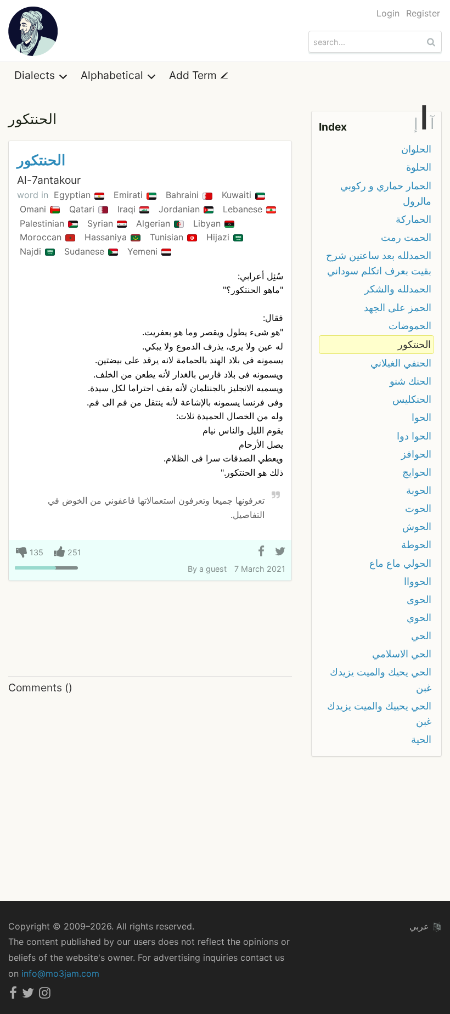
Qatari (83, 209)
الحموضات (410, 325)
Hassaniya (107, 237)
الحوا (421, 417)
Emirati (129, 194)
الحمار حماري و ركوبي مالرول (385, 193)
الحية (421, 739)
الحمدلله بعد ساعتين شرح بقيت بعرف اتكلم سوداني (378, 263)
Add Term (194, 75)
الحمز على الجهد (397, 307)
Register (423, 13)
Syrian (101, 223)
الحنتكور (41, 159)
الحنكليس (411, 399)
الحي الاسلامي (401, 654)
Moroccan (42, 237)
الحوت (418, 508)
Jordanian (181, 209)
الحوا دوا (414, 436)
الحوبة (418, 490)
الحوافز (416, 454)
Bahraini (183, 194)
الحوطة (416, 544)
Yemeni (143, 251)
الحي (421, 635)
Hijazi (219, 237)
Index (333, 126)
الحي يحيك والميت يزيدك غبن (380, 679)
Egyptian (73, 194)
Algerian (154, 223)
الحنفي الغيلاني (400, 363)
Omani (34, 209)
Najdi (32, 251)
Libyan (208, 223)
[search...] (432, 41)
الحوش (416, 526)
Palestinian (43, 223)
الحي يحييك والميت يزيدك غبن (379, 713)
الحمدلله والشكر (397, 289)
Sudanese (85, 251)
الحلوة (418, 167)
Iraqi (127, 209)
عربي (420, 926)
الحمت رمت (406, 237)
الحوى (419, 599)
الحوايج (416, 472)
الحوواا (417, 581)
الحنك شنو (410, 381)
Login (388, 13)
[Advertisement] (150, 629)
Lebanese (244, 209)
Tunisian (168, 237)
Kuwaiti (238, 194)
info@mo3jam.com (60, 973)
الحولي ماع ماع (400, 563)
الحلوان (416, 149)
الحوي (419, 617)
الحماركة (413, 219)
